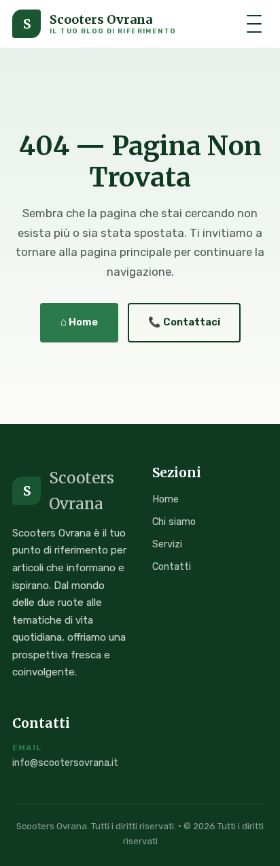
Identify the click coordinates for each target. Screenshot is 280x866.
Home (165, 499)
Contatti (171, 566)
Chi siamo (174, 521)
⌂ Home (79, 322)
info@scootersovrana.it (65, 763)
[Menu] (254, 23)
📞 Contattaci (184, 322)
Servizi (167, 544)
